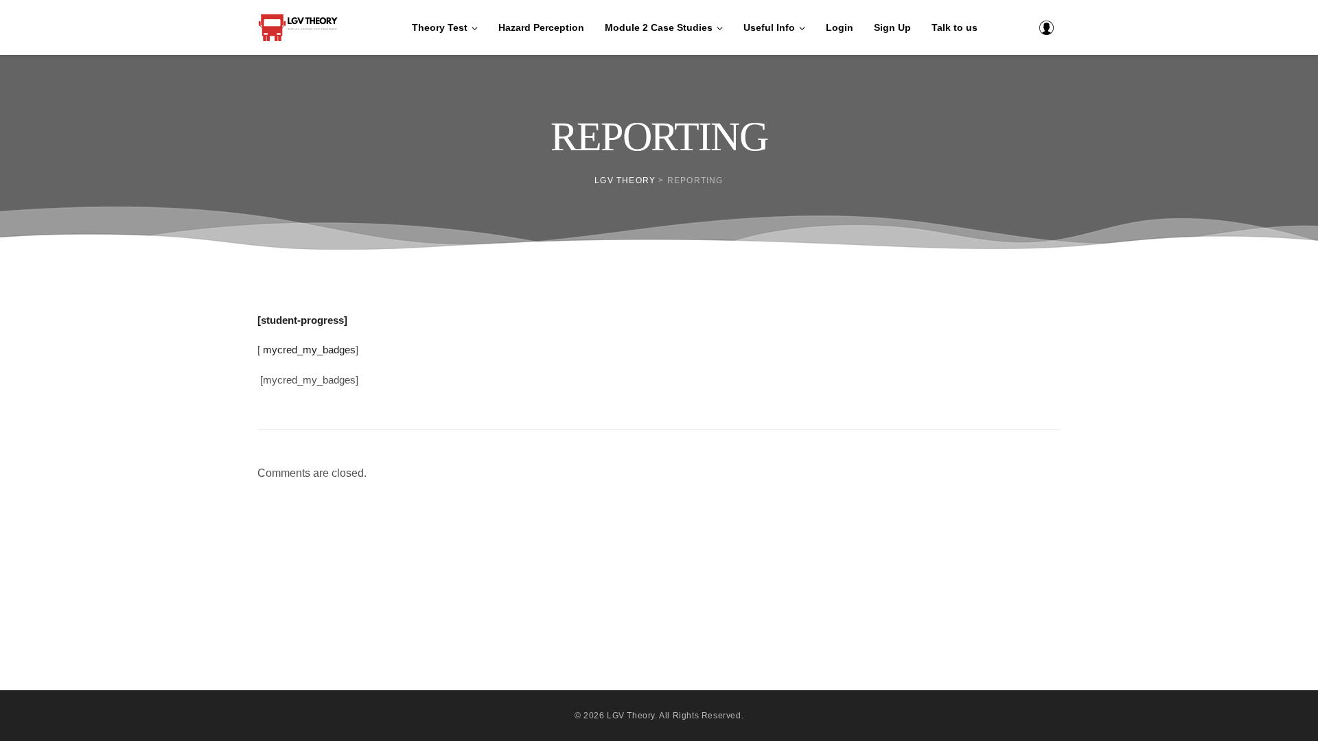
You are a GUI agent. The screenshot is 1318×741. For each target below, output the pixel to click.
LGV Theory (631, 715)
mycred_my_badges (309, 349)
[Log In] (1046, 27)
